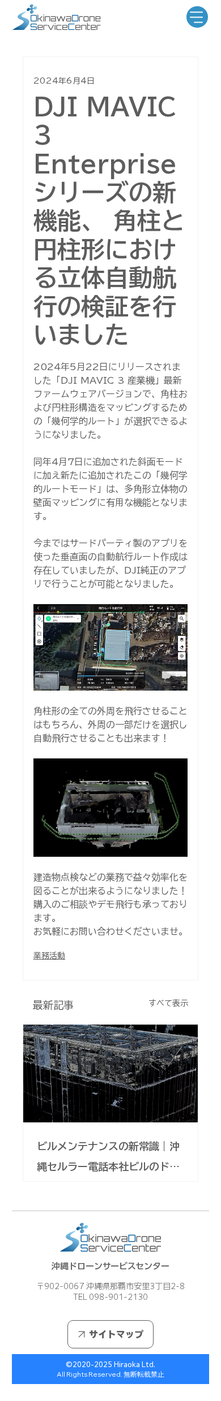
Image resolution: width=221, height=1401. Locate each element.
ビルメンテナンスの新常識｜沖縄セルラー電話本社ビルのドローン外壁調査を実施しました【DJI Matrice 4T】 (108, 1159)
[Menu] (197, 17)
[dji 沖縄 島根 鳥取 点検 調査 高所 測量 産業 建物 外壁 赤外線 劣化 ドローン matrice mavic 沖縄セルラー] (110, 1073)
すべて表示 (168, 1003)
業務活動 (49, 956)
